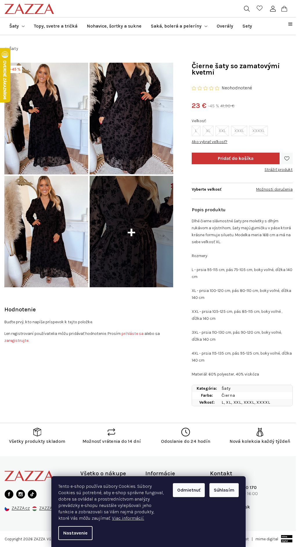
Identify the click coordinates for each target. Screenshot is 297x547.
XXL (222, 130)
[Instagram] (20, 494)
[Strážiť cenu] (279, 167)
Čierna (228, 395)
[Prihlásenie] (272, 9)
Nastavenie (75, 533)
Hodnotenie (20, 309)
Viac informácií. (128, 518)
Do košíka (236, 158)
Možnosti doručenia (274, 189)
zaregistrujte (16, 340)
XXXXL (258, 130)
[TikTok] (32, 494)
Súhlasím (224, 490)
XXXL (239, 130)
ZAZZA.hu (48, 508)
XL (208, 130)
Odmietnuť (188, 490)
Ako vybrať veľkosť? (209, 141)
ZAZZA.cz (21, 508)
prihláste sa (133, 333)
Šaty (226, 388)
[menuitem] (17, 26)
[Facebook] (9, 494)
